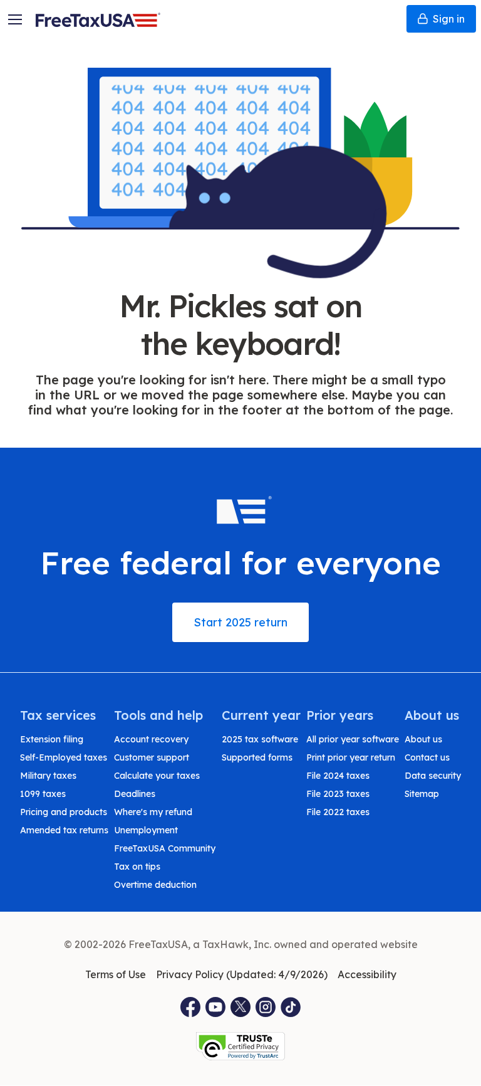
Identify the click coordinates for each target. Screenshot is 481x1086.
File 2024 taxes (338, 775)
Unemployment (146, 830)
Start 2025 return (240, 622)
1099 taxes (43, 793)
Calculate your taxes (157, 775)
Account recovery (151, 739)
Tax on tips (137, 866)
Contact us (427, 757)
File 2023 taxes (338, 793)
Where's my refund (153, 812)
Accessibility (367, 974)
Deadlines (134, 793)
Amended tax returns (64, 830)
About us (423, 739)
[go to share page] (240, 1007)
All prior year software (352, 739)
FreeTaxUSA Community (164, 848)
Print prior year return (350, 757)
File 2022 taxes (338, 812)
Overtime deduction (155, 884)
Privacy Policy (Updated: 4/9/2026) (242, 974)
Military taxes (48, 775)
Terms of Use (115, 974)
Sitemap (422, 793)
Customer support (151, 757)
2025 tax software (260, 739)
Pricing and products (63, 812)
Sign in (449, 19)
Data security (433, 775)
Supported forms (257, 757)
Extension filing (51, 739)
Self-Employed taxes (63, 757)
